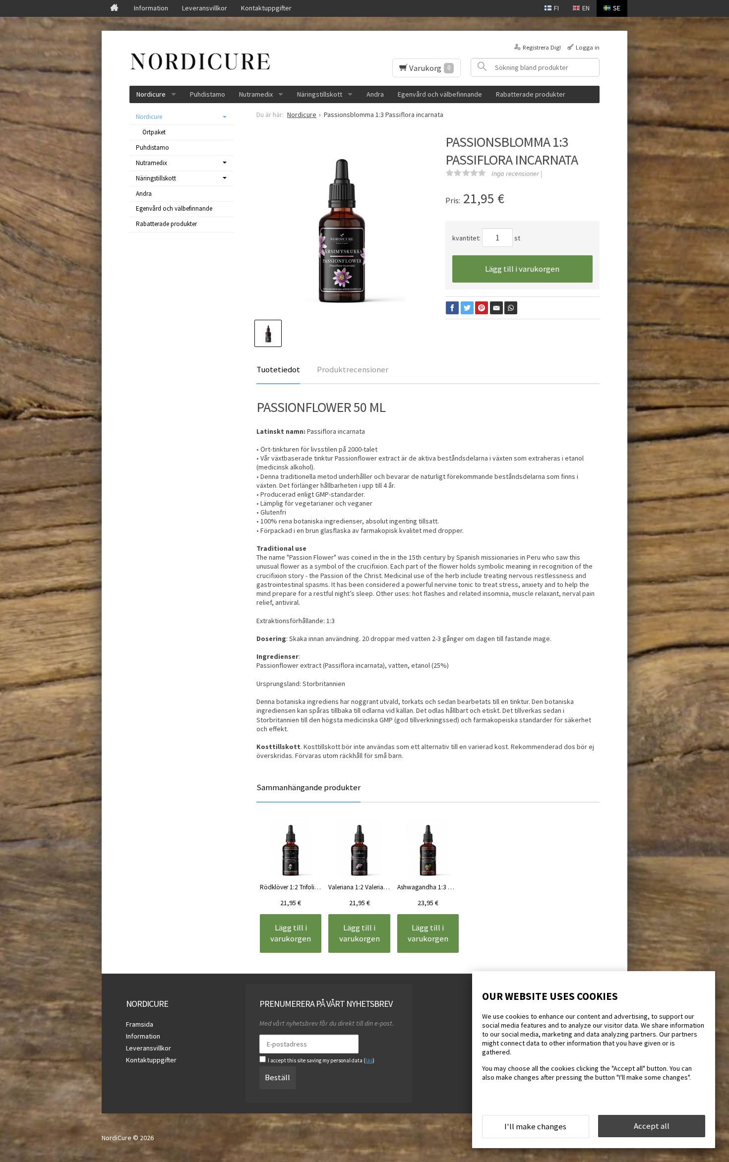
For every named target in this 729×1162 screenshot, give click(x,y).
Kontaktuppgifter (266, 7)
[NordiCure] (203, 61)
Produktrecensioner (352, 369)
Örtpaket (154, 132)
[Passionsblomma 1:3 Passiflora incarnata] (342, 229)
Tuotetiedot (278, 369)
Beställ (277, 1077)
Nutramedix (256, 94)
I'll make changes (535, 1126)
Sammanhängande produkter (308, 787)
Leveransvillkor (204, 7)
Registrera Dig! (542, 47)
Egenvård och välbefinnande (440, 94)
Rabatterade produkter (530, 94)
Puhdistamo (207, 94)
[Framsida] (114, 8)
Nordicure (151, 94)
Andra (375, 94)
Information (151, 7)
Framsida (139, 1024)
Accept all (651, 1125)
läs (368, 1060)
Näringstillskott (319, 94)
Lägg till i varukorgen (522, 268)
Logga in (588, 47)
